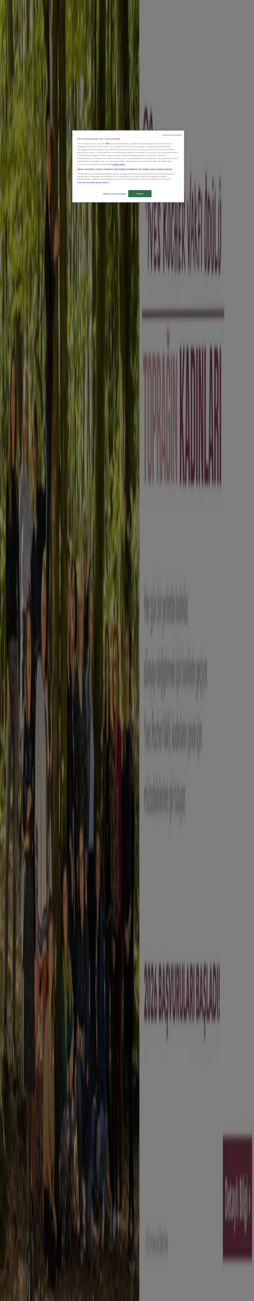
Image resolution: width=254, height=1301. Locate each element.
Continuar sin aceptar (172, 134)
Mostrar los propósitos (114, 193)
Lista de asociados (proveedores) (93, 182)
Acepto (140, 193)
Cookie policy (118, 164)
